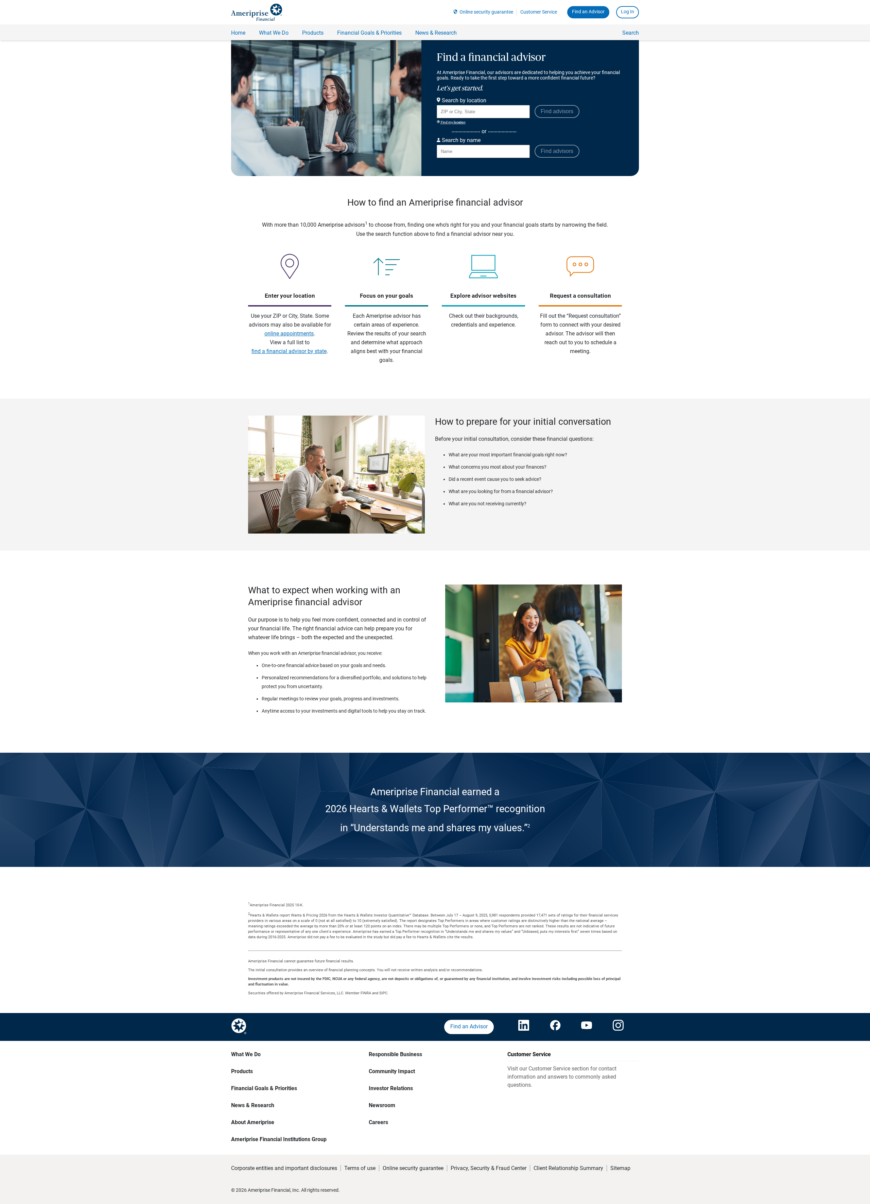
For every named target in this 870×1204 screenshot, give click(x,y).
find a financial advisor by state (289, 351)
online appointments (289, 333)
